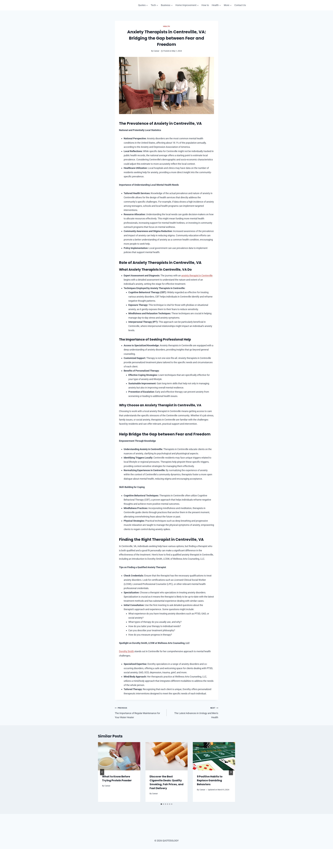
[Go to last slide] (102, 772)
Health (166, 26)
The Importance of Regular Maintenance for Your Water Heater (137, 713)
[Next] (231, 772)
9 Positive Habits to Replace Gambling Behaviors (209, 780)
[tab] (161, 804)
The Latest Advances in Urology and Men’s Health (196, 713)
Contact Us (240, 5)
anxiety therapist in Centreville (197, 275)
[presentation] (119, 756)
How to (205, 5)
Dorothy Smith (126, 651)
